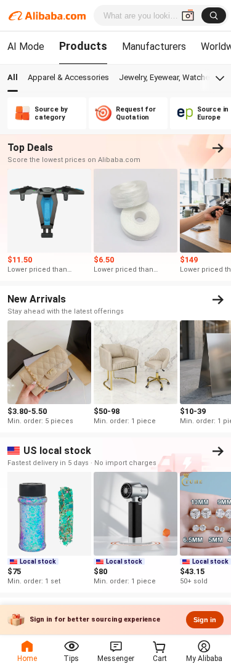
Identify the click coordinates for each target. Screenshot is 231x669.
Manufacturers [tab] (154, 46)
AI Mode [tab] (25, 46)
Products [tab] (83, 45)
